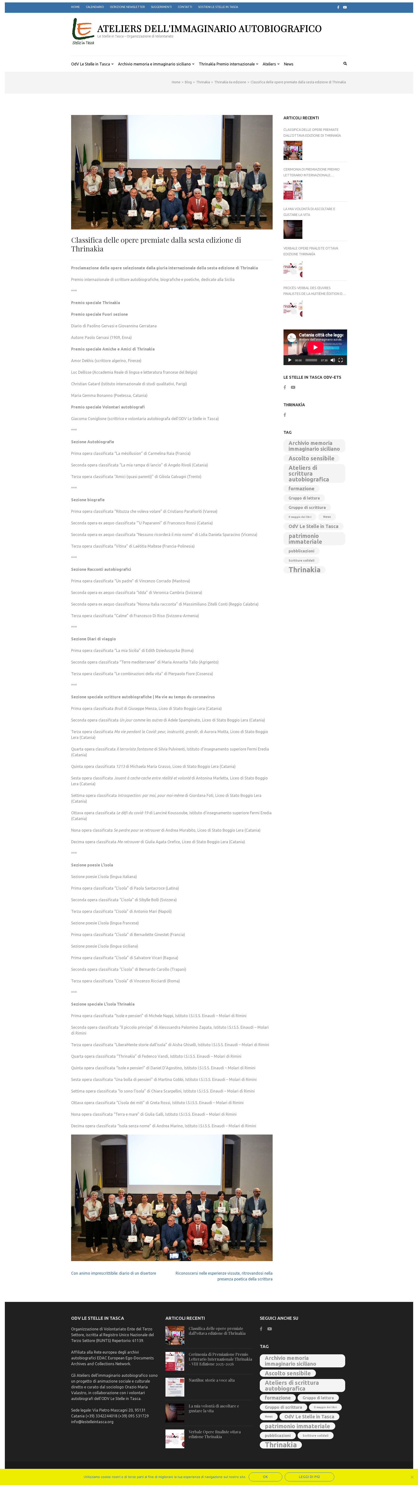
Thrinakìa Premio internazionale (227, 64)
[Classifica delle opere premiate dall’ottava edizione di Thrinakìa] (293, 150)
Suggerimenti (161, 6)
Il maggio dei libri (300, 516)
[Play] (289, 360)
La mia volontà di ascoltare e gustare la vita (309, 212)
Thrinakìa (305, 569)
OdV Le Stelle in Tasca (90, 64)
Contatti (185, 6)
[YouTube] (345, 7)
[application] (315, 347)
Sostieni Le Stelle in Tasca (218, 6)
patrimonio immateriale (305, 539)
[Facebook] (338, 7)
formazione (301, 488)
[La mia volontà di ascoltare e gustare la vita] (293, 229)
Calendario (95, 6)
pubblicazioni (301, 551)
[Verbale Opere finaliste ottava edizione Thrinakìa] (293, 268)
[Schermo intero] (340, 360)
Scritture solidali (301, 560)
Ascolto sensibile (312, 458)
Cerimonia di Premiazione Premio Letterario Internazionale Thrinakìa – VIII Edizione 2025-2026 (312, 172)
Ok (265, 1477)
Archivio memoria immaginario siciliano (314, 446)
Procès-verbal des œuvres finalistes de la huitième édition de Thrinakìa (314, 291)
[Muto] (332, 360)
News (288, 64)
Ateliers (269, 64)
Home (75, 6)
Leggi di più (309, 1477)
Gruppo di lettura (304, 498)
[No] (412, 1477)
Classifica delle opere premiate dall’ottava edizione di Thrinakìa (312, 132)
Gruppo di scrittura (307, 507)
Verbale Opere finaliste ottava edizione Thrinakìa (311, 251)
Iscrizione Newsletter (127, 6)
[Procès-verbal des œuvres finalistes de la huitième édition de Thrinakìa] (293, 308)
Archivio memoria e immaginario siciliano (154, 64)
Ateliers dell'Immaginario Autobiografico (209, 28)
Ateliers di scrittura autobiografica (309, 473)
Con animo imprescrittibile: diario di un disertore (113, 1273)
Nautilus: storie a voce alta (212, 1380)
